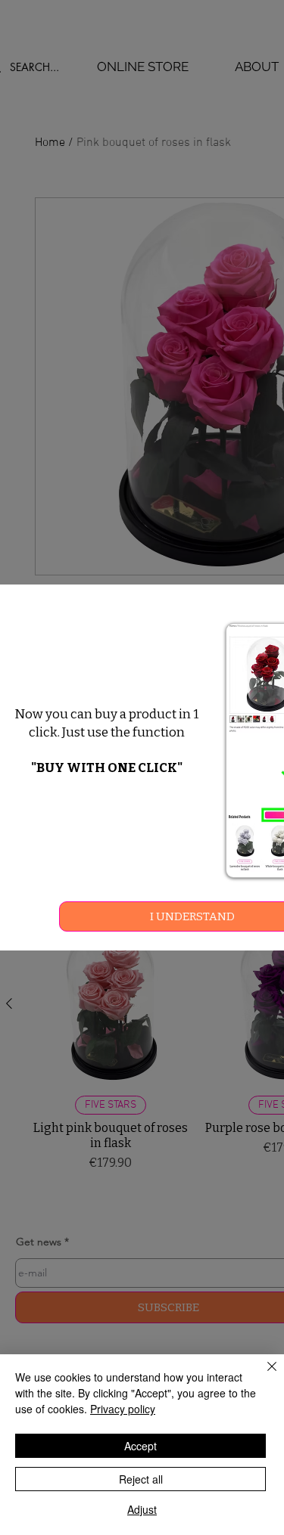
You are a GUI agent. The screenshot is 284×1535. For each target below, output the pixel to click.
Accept (140, 1445)
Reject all (141, 1479)
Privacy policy (122, 1408)
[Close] (263, 1375)
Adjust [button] (142, 1509)
